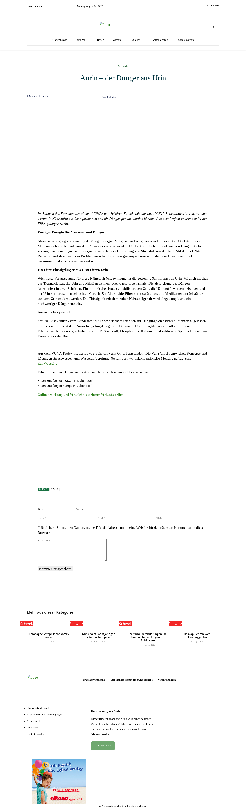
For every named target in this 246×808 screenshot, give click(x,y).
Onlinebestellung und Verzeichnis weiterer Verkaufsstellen (81, 395)
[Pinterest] (181, 98)
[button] (215, 27)
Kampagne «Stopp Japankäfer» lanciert (49, 635)
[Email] (198, 98)
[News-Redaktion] (97, 97)
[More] (215, 98)
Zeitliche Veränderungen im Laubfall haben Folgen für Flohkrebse (147, 637)
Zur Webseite (47, 363)
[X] (156, 8)
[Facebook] (140, 8)
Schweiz (123, 66)
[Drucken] (206, 98)
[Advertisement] (123, 443)
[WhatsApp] (189, 98)
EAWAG (54, 489)
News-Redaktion (109, 97)
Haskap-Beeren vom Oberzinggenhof (197, 635)
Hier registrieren (103, 745)
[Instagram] (148, 8)
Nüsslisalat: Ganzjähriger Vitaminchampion (98, 635)
